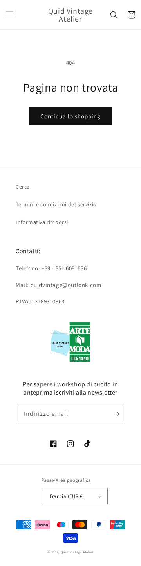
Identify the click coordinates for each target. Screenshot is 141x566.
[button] (9, 15)
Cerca (23, 186)
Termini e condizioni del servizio (56, 204)
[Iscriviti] (116, 414)
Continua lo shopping (70, 116)
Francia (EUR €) (67, 496)
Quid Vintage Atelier (77, 552)
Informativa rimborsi (42, 222)
